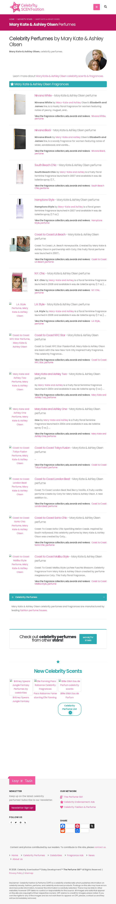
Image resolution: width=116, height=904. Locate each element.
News (91, 855)
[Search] (105, 7)
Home (11, 19)
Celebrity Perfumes (34, 855)
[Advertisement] (94, 721)
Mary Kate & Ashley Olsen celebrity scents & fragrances (69, 76)
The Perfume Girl (73, 796)
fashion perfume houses (33, 610)
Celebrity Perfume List (69, 707)
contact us (100, 847)
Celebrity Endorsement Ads (79, 802)
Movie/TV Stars (25, 19)
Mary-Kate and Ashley (68, 102)
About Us (17, 859)
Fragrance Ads (74, 855)
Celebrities (55, 855)
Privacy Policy (16, 873)
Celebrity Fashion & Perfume (80, 807)
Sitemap (29, 873)
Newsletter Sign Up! (22, 807)
